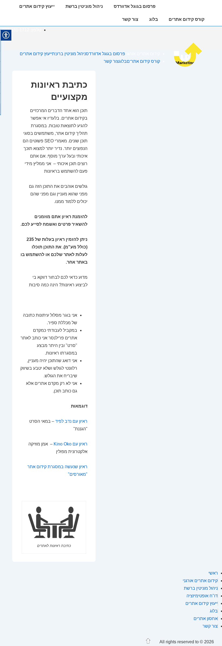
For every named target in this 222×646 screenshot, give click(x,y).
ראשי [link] (213, 573)
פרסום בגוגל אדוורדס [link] (134, 6)
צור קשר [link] (130, 19)
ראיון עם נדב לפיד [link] (71, 421)
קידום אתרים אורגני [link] (185, 6)
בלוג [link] (153, 19)
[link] (191, 66)
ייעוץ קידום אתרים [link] (37, 6)
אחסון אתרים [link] (206, 618)
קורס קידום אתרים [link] (186, 19)
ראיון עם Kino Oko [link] (70, 444)
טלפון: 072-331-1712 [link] (21, 30)
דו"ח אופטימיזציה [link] (202, 595)
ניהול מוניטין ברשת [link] (84, 6)
